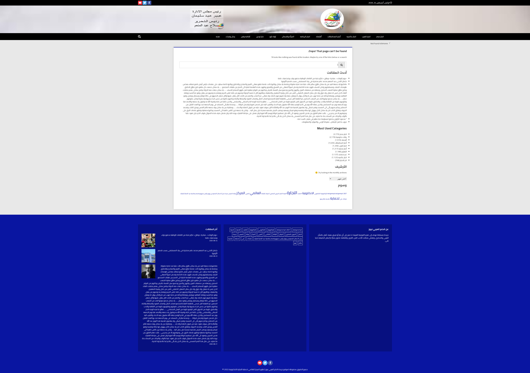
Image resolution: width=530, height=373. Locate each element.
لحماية (334, 198)
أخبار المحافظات (334, 36)
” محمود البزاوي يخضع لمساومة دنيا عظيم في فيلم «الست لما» (322, 119)
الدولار (268, 193)
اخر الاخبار (343, 160)
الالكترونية (308, 193)
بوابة (234, 193)
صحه (218, 36)
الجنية (285, 193)
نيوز (321, 199)
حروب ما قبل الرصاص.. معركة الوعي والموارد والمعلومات (324, 122)
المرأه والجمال (288, 36)
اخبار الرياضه (305, 36)
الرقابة (263, 193)
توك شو (273, 36)
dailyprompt (331, 193)
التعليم (344, 151)
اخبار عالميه (351, 36)
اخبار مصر (380, 36)
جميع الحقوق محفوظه (298, 369)
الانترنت (300, 193)
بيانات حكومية (341, 137)
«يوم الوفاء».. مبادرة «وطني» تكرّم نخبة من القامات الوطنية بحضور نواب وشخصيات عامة (312, 78)
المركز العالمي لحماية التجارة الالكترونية (244, 369)
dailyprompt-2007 (341, 193)
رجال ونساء (230, 36)
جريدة (226, 193)
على (341, 199)
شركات (345, 199)
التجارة (292, 192)
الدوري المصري (274, 193)
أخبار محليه (343, 148)
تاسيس (230, 193)
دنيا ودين (260, 36)
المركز (240, 193)
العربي (247, 193)
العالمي (255, 193)
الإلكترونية (324, 193)
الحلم (281, 193)
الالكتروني (317, 193)
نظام (323, 199)
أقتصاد (319, 36)
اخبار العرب (366, 36)
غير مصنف (342, 154)
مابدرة (328, 199)
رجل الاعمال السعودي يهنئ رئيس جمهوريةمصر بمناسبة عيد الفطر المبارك (202, 193)
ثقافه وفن (245, 36)
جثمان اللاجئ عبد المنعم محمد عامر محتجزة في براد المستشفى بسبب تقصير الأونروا (314, 81)
